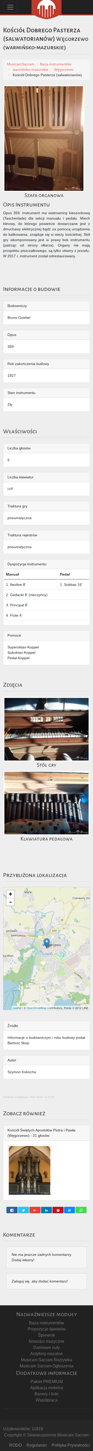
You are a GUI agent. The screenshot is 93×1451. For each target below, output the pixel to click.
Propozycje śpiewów (47, 1329)
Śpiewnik (46, 1335)
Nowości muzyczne (46, 1341)
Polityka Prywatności (71, 1445)
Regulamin (37, 1445)
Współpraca (47, 1400)
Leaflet (17, 1008)
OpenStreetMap (37, 1008)
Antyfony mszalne (46, 1353)
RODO (15, 1445)
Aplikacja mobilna (46, 1388)
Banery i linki (46, 1394)
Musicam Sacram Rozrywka (46, 1360)
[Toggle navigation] (10, 7)
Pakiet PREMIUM (46, 1381)
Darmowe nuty (46, 1347)
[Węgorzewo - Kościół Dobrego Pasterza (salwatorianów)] (46, 943)
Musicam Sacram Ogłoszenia (46, 1366)
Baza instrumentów (46, 1323)
